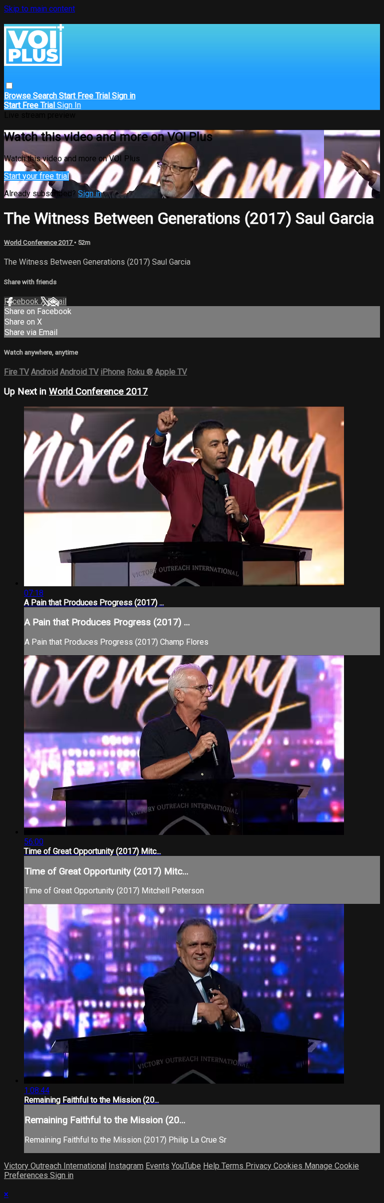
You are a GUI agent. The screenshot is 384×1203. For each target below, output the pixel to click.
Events (158, 1166)
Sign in (124, 95)
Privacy (260, 1166)
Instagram (126, 1166)
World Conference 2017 (39, 242)
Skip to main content (39, 8)
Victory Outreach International (55, 1166)
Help (212, 1166)
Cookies (289, 1166)
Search (46, 95)
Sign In (69, 105)
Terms (234, 1166)
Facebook (22, 301)
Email (57, 301)
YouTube (186, 1166)
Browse (18, 95)
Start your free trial (36, 176)
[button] (9, 85)
